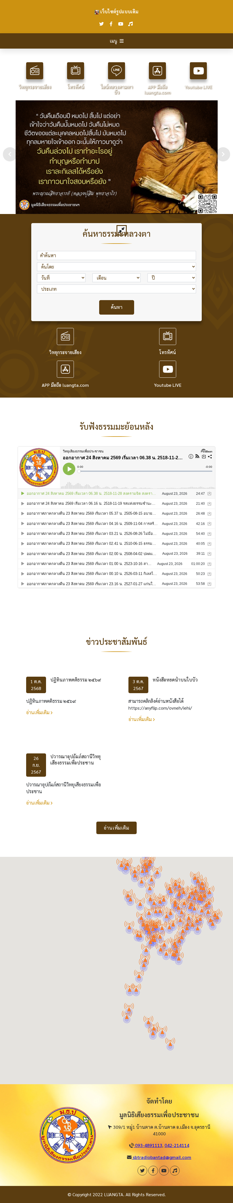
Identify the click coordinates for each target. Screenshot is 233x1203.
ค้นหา (116, 307)
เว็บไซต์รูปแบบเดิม (118, 11)
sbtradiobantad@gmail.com (161, 1157)
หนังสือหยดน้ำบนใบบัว (175, 680)
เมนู (113, 41)
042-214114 (177, 1145)
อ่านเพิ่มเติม (38, 712)
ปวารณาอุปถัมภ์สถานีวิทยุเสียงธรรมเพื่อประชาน (75, 759)
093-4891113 (148, 1145)
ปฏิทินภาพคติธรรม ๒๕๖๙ (75, 680)
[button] (139, 974)
